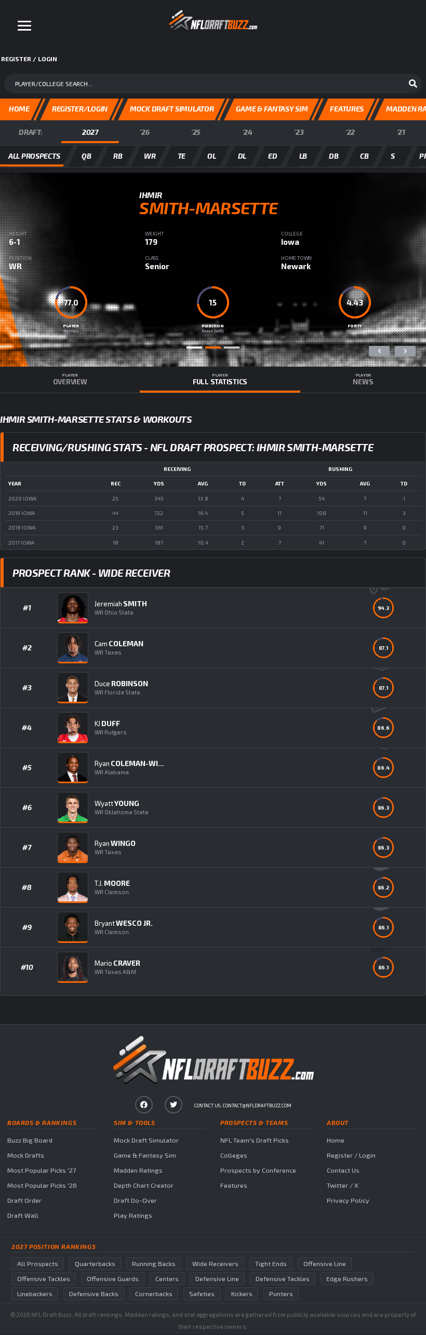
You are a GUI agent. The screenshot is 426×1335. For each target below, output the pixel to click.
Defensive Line (217, 1279)
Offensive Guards (113, 1279)
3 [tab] (231, 347)
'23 (298, 132)
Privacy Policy (348, 1200)
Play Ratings (133, 1215)
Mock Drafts (25, 1155)
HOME (19, 108)
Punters (281, 1294)
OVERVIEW (70, 379)
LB (303, 155)
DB (333, 155)
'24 (247, 132)
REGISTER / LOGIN (29, 58)
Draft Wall (22, 1215)
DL (242, 155)
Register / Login (351, 1155)
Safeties (202, 1294)
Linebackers (34, 1294)
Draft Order (24, 1200)
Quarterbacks (95, 1264)
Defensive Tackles (283, 1279)
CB (364, 155)
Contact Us (343, 1170)
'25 (196, 132)
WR (149, 155)
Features (233, 1185)
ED (272, 155)
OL (211, 155)
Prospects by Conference (258, 1170)
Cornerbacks (153, 1294)
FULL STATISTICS (220, 379)
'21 (401, 132)
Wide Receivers (215, 1264)
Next (405, 351)
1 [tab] (194, 347)
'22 (350, 132)
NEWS (363, 379)
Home (335, 1140)
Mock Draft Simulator (146, 1140)
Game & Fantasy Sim (145, 1155)
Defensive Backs (93, 1294)
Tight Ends (271, 1264)
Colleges (233, 1155)
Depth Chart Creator (144, 1185)
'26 (144, 132)
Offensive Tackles (43, 1279)
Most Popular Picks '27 (41, 1170)
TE (181, 155)
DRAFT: (30, 132)
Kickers (241, 1294)
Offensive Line (324, 1264)
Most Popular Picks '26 (42, 1185)
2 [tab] (213, 347)
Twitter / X (342, 1185)
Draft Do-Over (135, 1200)
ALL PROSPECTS (34, 155)
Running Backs (154, 1264)
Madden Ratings (138, 1170)
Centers (167, 1279)
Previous (379, 351)
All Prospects (37, 1264)
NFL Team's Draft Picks (254, 1140)
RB (117, 155)
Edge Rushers (347, 1279)
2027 (90, 132)
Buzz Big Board (29, 1140)
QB (86, 155)
